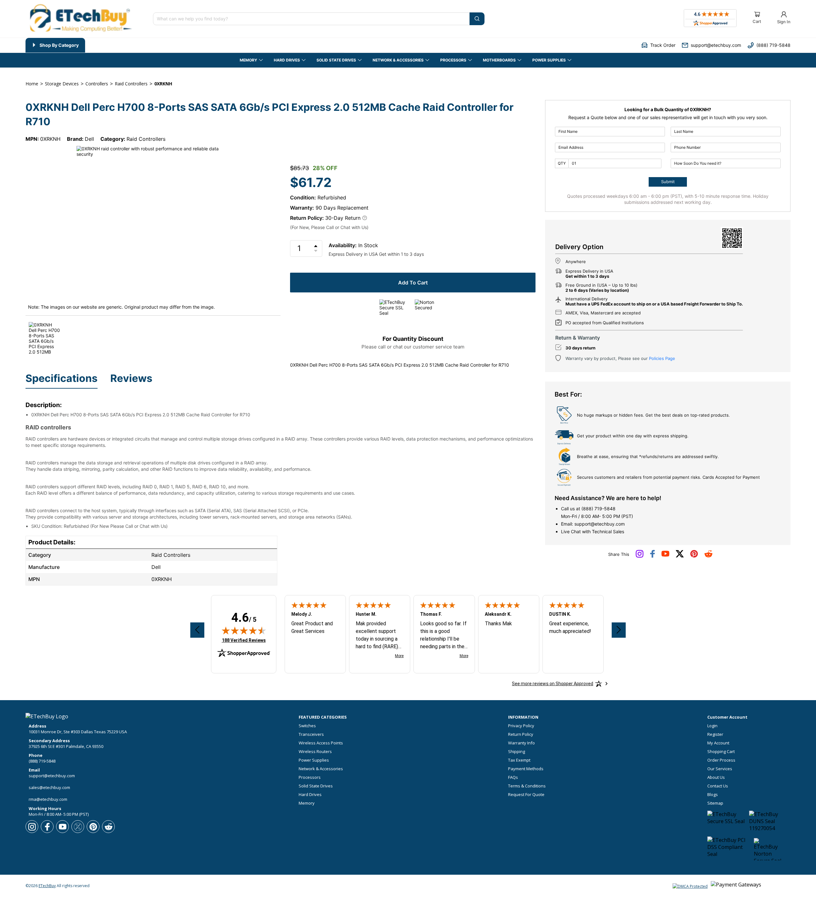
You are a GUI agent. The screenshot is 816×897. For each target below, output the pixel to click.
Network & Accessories (321, 769)
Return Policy (520, 734)
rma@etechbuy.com (48, 799)
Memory (307, 803)
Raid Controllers (146, 139)
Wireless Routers (315, 752)
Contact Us (717, 786)
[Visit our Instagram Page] (640, 556)
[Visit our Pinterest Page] (694, 556)
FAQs (513, 777)
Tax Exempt (519, 760)
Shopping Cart (721, 752)
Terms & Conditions (527, 786)
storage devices (62, 84)
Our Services (719, 769)
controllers (96, 84)
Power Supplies (314, 760)
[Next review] (619, 630)
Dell (89, 139)
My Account (718, 743)
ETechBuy (47, 885)
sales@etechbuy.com (49, 787)
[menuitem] (55, 45)
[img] (244, 630)
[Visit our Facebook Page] (652, 556)
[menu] (185, 45)
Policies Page (662, 358)
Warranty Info (521, 743)
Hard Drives (310, 795)
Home (32, 84)
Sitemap (715, 803)
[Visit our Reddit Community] (708, 555)
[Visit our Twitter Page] (680, 556)
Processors (310, 777)
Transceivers (311, 734)
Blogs (712, 795)
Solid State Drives (316, 786)
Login (712, 726)
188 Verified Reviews (244, 640)
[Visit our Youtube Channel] (665, 555)
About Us (716, 777)
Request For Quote (526, 795)
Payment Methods (525, 769)
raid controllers (131, 84)
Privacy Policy (521, 726)
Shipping (516, 752)
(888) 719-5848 (598, 508)
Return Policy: (307, 218)
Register (715, 734)
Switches (307, 726)
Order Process (721, 760)
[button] (658, 45)
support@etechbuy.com (599, 524)
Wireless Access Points (321, 743)
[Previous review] (197, 630)
